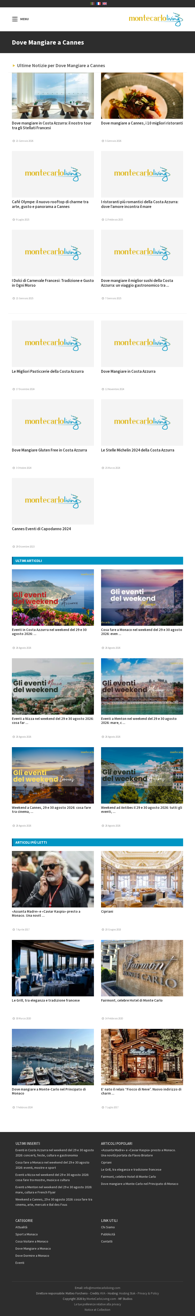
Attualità (21, 1227)
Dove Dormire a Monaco (32, 1255)
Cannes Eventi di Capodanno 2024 (41, 528)
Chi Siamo (108, 1227)
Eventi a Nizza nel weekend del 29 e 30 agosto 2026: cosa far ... (53, 720)
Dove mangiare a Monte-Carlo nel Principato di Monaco (49, 1091)
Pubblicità (108, 1234)
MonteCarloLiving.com (101, 1299)
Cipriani (107, 911)
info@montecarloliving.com (102, 1288)
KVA (102, 1293)
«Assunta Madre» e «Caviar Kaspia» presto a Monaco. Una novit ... (46, 913)
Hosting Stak (127, 1293)
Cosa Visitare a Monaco (31, 1241)
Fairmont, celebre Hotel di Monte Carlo (132, 1000)
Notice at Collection (97, 1310)
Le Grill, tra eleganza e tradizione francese (46, 1000)
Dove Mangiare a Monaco (33, 1248)
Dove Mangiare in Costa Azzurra (128, 371)
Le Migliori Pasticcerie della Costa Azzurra (48, 371)
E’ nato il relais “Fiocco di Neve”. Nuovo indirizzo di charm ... (141, 1091)
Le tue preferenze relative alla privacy (97, 1304)
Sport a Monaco (26, 1234)
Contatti (106, 1241)
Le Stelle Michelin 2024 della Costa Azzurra (137, 450)
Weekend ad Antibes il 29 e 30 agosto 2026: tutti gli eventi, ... (141, 809)
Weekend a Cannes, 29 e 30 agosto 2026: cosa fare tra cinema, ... (51, 809)
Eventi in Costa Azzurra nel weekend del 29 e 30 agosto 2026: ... (49, 631)
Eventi (19, 1263)
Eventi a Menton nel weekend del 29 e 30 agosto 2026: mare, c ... (139, 720)
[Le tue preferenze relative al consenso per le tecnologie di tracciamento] (186, 1307)
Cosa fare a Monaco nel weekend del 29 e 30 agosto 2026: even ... (141, 631)
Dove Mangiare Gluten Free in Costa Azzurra (49, 450)
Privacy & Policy (148, 1293)
